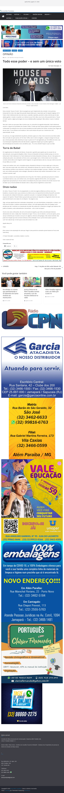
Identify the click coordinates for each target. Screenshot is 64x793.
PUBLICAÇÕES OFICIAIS (21, 18)
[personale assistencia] (32, 26)
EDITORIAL (9, 14)
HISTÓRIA (8, 18)
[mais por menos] (32, 399)
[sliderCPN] (32, 309)
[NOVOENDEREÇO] (32, 541)
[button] (20, 14)
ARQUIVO (47, 14)
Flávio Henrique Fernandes (17, 57)
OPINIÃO (6, 266)
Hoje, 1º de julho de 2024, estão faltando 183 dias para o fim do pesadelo (48, 268)
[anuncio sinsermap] (32, 250)
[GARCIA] (32, 337)
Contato (34, 18)
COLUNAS (26, 14)
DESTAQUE (14, 50)
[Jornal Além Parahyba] (3, 16)
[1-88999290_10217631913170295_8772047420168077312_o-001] (32, 623)
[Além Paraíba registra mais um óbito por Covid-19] (53, 278)
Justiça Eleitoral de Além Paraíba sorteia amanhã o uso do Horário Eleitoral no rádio (31, 293)
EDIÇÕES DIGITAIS (37, 14)
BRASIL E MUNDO (6, 50)
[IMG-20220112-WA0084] (32, 460)
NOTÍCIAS (16, 14)
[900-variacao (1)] (32, 41)
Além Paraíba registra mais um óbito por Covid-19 (53, 291)
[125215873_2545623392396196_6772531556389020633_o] (21, 684)
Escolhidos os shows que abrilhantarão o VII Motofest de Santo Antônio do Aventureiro (10, 293)
